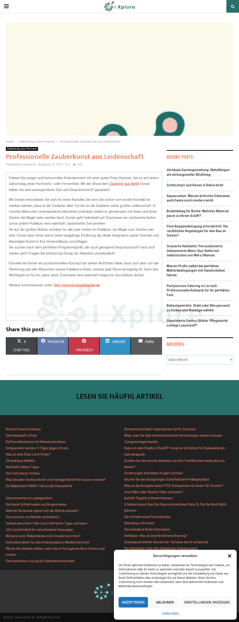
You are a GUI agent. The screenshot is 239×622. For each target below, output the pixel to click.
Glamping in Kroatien (139, 523)
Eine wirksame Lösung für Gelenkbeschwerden (40, 561)
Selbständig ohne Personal (22, 148)
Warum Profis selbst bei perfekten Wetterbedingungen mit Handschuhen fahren (196, 270)
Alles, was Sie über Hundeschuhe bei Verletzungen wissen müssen (173, 435)
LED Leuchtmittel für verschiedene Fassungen (39, 530)
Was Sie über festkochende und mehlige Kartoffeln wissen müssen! (55, 480)
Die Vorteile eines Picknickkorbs (147, 517)
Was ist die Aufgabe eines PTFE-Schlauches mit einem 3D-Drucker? (173, 486)
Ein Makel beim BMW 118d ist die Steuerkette (39, 486)
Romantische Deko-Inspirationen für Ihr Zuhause (160, 429)
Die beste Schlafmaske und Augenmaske (36, 504)
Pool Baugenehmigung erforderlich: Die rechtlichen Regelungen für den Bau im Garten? (197, 230)
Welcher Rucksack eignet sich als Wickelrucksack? (42, 511)
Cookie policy (170, 613)
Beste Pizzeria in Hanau (23, 429)
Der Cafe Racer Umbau (23, 473)
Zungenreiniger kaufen (141, 442)
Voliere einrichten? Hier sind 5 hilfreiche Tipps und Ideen (47, 523)
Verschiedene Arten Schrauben (147, 529)
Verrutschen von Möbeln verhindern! (32, 517)
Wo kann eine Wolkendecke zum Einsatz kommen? (43, 536)
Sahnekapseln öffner (21, 435)
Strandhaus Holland (20, 461)
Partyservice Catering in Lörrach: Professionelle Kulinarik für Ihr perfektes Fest (198, 290)
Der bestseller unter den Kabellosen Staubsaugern (161, 548)
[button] (229, 556)
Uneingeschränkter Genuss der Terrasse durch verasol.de (166, 542)
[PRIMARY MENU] (6, 6)
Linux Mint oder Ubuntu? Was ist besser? (153, 492)
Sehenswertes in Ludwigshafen (29, 498)
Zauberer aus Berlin (124, 184)
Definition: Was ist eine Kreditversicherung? (155, 536)
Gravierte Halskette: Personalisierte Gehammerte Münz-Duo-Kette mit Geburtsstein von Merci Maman (194, 250)
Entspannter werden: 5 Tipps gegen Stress (37, 448)
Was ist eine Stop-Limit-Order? (28, 454)
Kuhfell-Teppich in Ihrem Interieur (148, 498)
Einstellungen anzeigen (206, 602)
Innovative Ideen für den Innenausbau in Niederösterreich (48, 542)
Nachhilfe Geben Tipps (22, 467)
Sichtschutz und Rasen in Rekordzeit (195, 185)
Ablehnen (165, 602)
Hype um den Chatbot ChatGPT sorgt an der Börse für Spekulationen (174, 448)
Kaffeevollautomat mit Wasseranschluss (36, 442)
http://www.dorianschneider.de (77, 285)
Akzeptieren (133, 602)
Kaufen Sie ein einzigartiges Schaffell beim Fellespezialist (166, 479)
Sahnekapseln (134, 454)
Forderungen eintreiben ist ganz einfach (153, 473)
